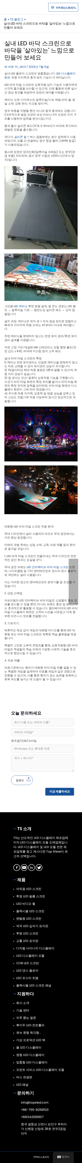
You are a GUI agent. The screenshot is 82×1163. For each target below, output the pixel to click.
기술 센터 (22, 1010)
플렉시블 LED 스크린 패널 (33, 985)
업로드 (20, 780)
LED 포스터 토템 (27, 978)
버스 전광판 (24, 1077)
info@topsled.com (34, 1102)
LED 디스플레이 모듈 (30, 956)
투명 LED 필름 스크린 (30, 896)
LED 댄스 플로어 (27, 970)
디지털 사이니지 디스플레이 (35, 948)
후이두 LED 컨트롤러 (30, 1025)
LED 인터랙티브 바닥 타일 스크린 (47, 567)
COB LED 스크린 (27, 963)
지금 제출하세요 (59, 791)
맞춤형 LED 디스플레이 (31, 1062)
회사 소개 (22, 1003)
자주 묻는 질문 (26, 1018)
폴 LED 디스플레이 (28, 1047)
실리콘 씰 (20, 137)
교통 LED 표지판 (27, 941)
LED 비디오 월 (25, 904)
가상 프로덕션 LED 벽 (30, 1040)
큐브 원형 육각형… (28, 1032)
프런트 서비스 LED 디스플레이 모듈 (40, 1070)
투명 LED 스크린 (27, 933)
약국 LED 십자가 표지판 (32, 926)
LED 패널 (22, 1084)
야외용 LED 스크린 (28, 889)
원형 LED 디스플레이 (30, 1055)
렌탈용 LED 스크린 (28, 918)
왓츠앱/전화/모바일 (24, 741)
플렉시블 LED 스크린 (30, 911)
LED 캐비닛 (20, 306)
